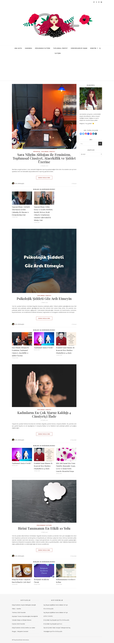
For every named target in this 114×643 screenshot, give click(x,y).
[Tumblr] (96, 134)
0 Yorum (74, 183)
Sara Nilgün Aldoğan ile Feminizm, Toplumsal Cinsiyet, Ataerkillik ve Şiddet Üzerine (44, 158)
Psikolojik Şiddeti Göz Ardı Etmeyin (44, 298)
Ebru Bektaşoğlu (19, 183)
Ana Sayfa (18, 48)
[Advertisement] (57, 68)
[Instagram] (86, 134)
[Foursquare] (91, 134)
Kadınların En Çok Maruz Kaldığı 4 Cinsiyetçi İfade (44, 414)
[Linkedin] (93, 134)
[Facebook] (81, 134)
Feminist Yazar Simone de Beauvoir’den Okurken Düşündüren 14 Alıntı (65, 350)
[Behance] (88, 134)
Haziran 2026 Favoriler (18, 624)
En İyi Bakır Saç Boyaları (50, 620)
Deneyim (93, 48)
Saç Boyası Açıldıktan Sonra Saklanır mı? (54, 605)
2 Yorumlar (73, 440)
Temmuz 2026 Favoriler (19, 612)
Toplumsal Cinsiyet (60, 48)
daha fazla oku (44, 177)
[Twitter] (83, 134)
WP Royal (14, 640)
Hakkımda (28, 48)
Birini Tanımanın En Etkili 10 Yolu (44, 528)
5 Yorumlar (73, 556)
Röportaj (36, 151)
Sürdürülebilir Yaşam (79, 48)
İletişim (58, 53)
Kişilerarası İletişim (42, 48)
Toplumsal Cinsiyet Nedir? (43, 348)
